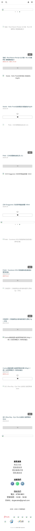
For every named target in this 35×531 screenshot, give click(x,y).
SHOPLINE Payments (20, 527)
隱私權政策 (17, 472)
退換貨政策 (17, 467)
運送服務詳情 (17, 470)
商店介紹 (17, 464)
